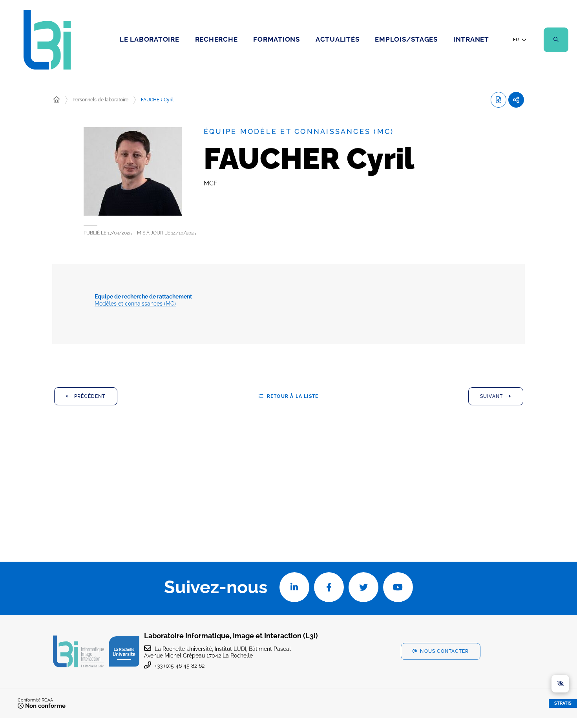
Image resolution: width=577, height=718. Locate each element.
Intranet (471, 39)
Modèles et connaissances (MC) (143, 300)
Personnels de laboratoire (100, 100)
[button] (556, 39)
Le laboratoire (149, 39)
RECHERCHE (216, 39)
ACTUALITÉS (338, 39)
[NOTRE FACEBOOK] (329, 587)
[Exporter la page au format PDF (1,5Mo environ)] (498, 100)
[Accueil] (56, 99)
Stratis (563, 703)
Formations (276, 39)
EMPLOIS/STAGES (406, 39)
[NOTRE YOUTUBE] (398, 587)
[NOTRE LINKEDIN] (294, 587)
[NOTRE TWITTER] (363, 587)
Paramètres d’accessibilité (560, 683)
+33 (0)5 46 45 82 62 (180, 666)
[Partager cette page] (516, 100)
